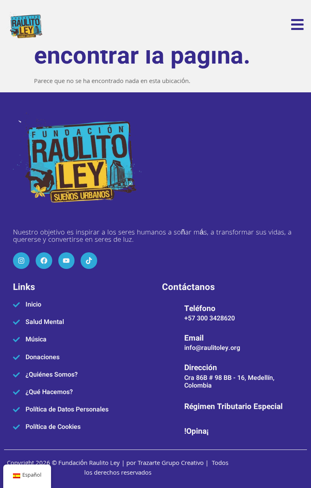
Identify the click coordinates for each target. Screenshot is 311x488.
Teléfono (199, 308)
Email (194, 338)
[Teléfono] (170, 312)
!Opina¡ (196, 431)
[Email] (170, 341)
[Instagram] (21, 260)
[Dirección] (170, 375)
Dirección (200, 367)
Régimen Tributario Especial (233, 406)
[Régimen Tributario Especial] (170, 406)
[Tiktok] (89, 260)
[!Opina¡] (170, 430)
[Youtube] (66, 260)
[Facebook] (44, 260)
